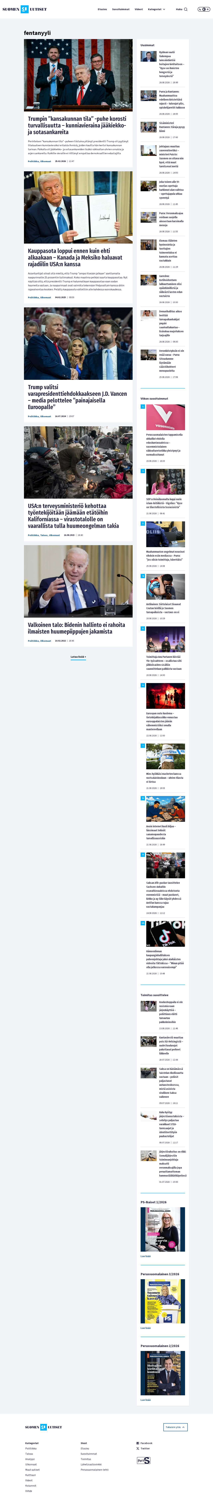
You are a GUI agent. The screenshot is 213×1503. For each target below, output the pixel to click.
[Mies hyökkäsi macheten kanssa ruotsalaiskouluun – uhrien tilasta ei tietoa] (165, 756)
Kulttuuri (30, 1475)
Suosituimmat (120, 9)
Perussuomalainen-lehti (94, 1470)
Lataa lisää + (78, 657)
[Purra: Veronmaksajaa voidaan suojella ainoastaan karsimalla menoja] (149, 222)
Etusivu (102, 9)
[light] (207, 9)
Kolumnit (30, 1486)
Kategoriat (154, 9)
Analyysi (30, 1459)
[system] (204, 9)
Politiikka (33, 161)
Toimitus (86, 1459)
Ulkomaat (45, 161)
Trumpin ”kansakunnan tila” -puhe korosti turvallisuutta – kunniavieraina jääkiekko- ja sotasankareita (77, 125)
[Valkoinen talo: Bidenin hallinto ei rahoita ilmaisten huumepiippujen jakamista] (78, 581)
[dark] (200, 9)
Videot (139, 9)
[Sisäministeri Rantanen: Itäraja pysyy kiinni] (149, 130)
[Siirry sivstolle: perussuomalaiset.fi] (162, 1460)
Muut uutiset (32, 1470)
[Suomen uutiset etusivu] (20, 9)
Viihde (28, 1491)
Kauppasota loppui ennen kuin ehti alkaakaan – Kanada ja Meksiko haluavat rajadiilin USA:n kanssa (75, 258)
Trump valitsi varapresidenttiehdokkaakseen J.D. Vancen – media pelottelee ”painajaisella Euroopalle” (77, 397)
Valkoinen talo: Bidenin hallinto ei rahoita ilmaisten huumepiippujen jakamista (76, 628)
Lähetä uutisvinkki (91, 1464)
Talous (44, 535)
